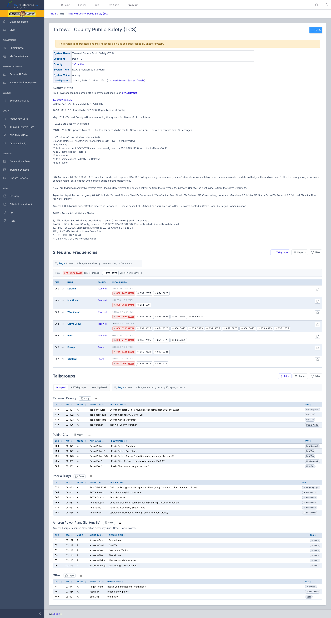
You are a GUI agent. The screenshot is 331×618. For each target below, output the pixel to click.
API (11, 212)
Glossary (14, 196)
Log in (62, 263)
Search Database (19, 100)
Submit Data (17, 47)
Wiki (97, 4)
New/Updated (99, 387)
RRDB (53, 13)
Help (12, 220)
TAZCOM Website (63, 100)
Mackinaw (72, 300)
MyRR (13, 29)
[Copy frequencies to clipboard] (317, 289)
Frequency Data (19, 118)
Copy (86, 398)
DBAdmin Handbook (21, 204)
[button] (316, 4)
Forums (82, 4)
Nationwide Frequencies (23, 82)
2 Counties (78, 64)
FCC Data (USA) (19, 135)
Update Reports (19, 177)
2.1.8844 (57, 613)
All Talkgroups (78, 387)
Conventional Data (20, 161)
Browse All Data (18, 74)
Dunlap (71, 347)
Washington (73, 312)
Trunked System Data (22, 126)
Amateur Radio (18, 143)
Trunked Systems (19, 169)
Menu (318, 29)
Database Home (19, 21)
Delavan (71, 288)
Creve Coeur (74, 323)
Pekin (70, 335)
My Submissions (19, 56)
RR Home (65, 4)
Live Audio (113, 4)
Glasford (72, 358)
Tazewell (102, 288)
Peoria (101, 347)
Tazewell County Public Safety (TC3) (88, 13)
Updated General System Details (126, 80)
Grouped (61, 387)
